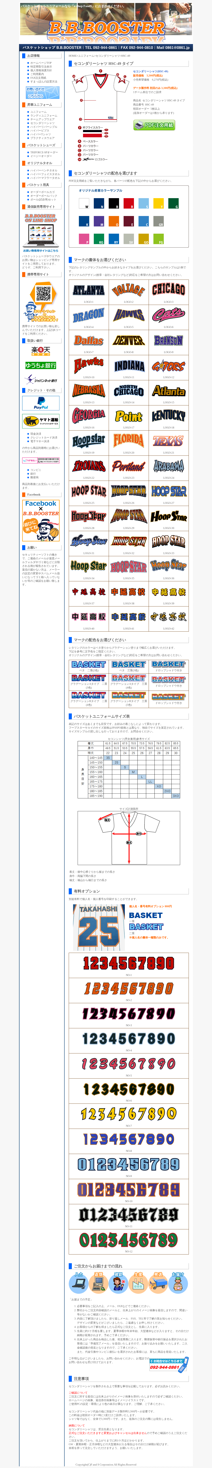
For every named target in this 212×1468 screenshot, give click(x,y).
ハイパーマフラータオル (45, 177)
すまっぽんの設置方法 (43, 81)
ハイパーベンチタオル (43, 170)
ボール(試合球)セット (43, 199)
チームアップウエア (42, 119)
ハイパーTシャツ (40, 134)
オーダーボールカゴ (42, 192)
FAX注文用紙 (38, 77)
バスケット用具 (38, 185)
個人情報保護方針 (41, 70)
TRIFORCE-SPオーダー (44, 152)
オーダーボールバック (43, 195)
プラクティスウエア (42, 138)
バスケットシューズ (41, 145)
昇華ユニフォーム (39, 104)
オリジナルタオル (39, 163)
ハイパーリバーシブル (43, 126)
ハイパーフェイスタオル (45, 174)
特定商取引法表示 (41, 66)
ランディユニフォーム (43, 115)
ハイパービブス (39, 130)
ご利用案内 (37, 74)
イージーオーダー (41, 156)
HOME (73, 55)
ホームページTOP (41, 62)
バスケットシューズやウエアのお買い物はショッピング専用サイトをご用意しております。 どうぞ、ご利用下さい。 (41, 262)
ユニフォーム (86, 55)
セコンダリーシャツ (108, 55)
